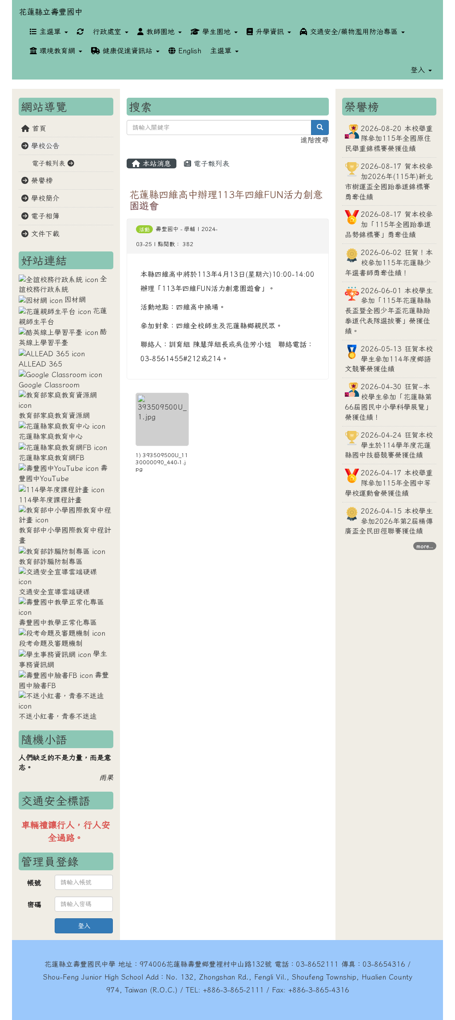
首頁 (37, 128)
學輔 (190, 229)
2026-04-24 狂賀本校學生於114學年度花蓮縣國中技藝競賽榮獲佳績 (389, 445)
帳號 (34, 882)
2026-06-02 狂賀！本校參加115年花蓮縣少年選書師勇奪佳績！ (389, 262)
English (188, 50)
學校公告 (44, 145)
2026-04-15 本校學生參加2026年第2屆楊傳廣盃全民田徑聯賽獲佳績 (389, 521)
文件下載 (44, 233)
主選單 (50, 31)
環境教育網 (57, 50)
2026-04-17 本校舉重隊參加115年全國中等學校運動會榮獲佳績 (389, 483)
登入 (84, 926)
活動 (144, 229)
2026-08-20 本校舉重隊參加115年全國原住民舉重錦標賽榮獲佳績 (389, 138)
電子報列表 (210, 163)
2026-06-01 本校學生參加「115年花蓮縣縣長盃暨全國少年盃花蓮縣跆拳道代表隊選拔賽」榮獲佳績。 (389, 311)
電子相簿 (44, 215)
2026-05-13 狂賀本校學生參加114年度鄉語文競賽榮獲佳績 (389, 359)
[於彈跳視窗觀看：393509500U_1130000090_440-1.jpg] (162, 419)
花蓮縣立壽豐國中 (51, 12)
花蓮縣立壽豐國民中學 (80, 964)
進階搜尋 (314, 139)
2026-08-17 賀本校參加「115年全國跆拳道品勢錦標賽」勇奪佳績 (389, 224)
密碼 (34, 904)
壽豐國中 (167, 229)
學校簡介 (44, 198)
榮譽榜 (40, 180)
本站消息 (155, 163)
